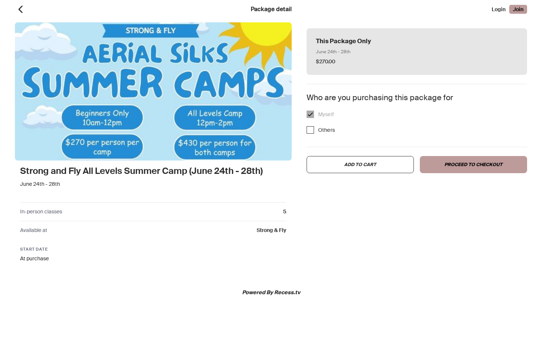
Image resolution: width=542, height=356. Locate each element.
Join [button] (518, 9)
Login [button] (498, 9)
